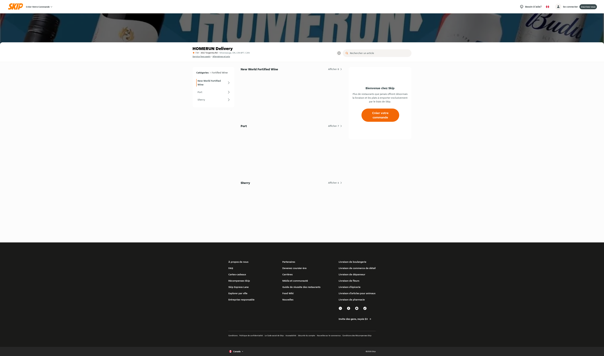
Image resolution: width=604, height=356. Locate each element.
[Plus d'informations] (338, 53)
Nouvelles (287, 299)
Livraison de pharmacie (352, 299)
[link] (213, 82)
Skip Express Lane (238, 287)
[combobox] (379, 53)
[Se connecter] (558, 7)
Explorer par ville (237, 293)
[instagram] (357, 309)
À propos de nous (238, 261)
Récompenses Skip (239, 280)
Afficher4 (333, 182)
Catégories (202, 72)
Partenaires (288, 261)
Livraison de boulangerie (352, 261)
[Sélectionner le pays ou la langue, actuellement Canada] (547, 6)
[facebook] (349, 309)
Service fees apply (201, 56)
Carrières (287, 274)
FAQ (230, 268)
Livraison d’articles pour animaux (357, 293)
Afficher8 (333, 69)
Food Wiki (288, 293)
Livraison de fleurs (349, 280)
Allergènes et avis (221, 56)
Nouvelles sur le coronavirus (329, 335)
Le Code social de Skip (274, 335)
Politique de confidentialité (251, 335)
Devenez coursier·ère (294, 268)
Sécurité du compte (306, 335)
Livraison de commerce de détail (357, 268)
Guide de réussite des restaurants (301, 287)
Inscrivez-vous (588, 6)
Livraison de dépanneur (352, 274)
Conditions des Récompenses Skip (356, 335)
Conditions (233, 335)
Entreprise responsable (241, 299)
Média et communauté (295, 280)
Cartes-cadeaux (237, 274)
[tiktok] (365, 309)
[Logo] (16, 6)
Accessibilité (290, 335)
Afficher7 (333, 126)
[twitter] (340, 309)
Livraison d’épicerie (350, 287)
